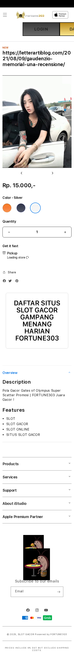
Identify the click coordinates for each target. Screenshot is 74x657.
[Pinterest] (18, 282)
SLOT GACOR (26, 634)
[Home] (30, 15)
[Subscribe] (58, 592)
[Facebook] (5, 282)
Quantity (9, 221)
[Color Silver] (35, 208)
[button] (5, 15)
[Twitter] (11, 282)
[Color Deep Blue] (20, 207)
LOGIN (41, 29)
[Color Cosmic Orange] (7, 207)
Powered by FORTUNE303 (51, 634)
